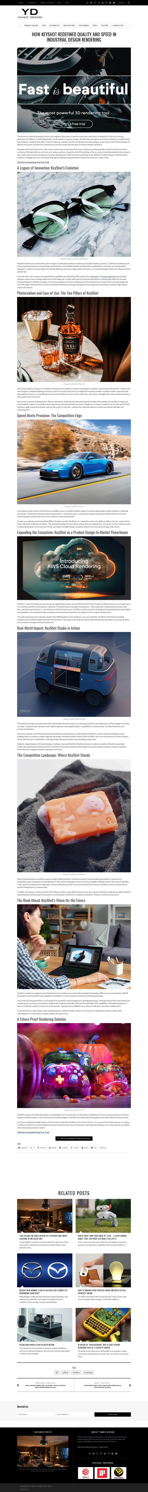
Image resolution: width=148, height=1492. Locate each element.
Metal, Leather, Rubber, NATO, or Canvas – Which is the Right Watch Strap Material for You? (45, 1385)
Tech (44, 25)
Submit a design (47, 3)
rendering (88, 1372)
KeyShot (76, 1372)
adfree (65, 1372)
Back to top (24, 1489)
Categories (32, 3)
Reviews (105, 25)
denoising (94, 276)
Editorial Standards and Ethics (87, 1447)
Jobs (67, 3)
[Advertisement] (91, 13)
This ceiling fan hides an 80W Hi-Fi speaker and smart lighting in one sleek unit (42, 1470)
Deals (95, 25)
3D (57, 1372)
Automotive (55, 25)
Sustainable (84, 25)
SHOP (59, 3)
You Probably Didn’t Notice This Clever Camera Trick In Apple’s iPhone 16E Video (102, 1385)
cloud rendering (108, 276)
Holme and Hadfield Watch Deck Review (36, 1344)
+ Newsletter (118, 25)
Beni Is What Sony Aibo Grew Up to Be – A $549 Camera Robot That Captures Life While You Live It (102, 1237)
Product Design (31, 25)
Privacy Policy (103, 1447)
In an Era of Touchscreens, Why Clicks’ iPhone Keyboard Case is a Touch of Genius (99, 1346)
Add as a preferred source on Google (75, 1138)
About (21, 3)
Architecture (69, 25)
